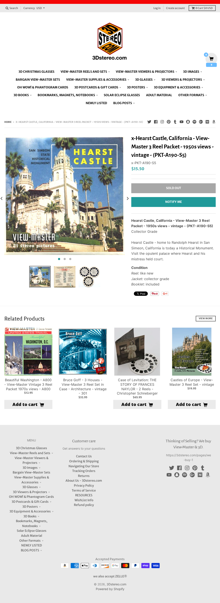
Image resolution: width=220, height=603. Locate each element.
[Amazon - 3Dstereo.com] (214, 122)
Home (8, 121)
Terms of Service (84, 490)
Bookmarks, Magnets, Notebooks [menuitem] (66, 95)
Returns (84, 476)
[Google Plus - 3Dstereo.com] (201, 122)
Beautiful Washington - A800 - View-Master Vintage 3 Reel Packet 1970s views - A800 (28, 384)
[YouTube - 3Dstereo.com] (181, 122)
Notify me (173, 202)
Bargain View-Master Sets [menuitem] (38, 80)
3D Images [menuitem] (191, 72)
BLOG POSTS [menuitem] (122, 103)
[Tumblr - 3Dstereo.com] (175, 122)
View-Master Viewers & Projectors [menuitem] (145, 72)
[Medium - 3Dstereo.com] (207, 122)
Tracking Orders (83, 471)
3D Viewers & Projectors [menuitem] (181, 80)
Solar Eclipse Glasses (31, 531)
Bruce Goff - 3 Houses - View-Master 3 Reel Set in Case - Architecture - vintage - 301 (83, 386)
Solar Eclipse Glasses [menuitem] (122, 95)
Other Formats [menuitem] (191, 95)
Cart (204, 8)
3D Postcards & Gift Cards (30, 502)
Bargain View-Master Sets (31, 472)
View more (206, 318)
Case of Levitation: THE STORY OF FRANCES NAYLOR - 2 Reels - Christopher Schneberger (137, 386)
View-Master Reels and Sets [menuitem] (84, 72)
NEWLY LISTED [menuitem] (96, 103)
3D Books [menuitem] (21, 95)
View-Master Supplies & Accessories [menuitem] (96, 80)
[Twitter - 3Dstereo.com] (149, 122)
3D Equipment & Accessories (30, 511)
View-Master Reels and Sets (30, 453)
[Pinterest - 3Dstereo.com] (169, 122)
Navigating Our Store (84, 466)
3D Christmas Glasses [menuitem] (36, 72)
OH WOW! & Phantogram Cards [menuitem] (42, 87)
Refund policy (84, 505)
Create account (175, 8)
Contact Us (84, 456)
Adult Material (31, 536)
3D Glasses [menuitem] (144, 80)
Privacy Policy (84, 485)
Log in (157, 8)
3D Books (30, 516)
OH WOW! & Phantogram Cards (31, 497)
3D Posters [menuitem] (136, 87)
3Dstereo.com (116, 584)
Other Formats (30, 541)
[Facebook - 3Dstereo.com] (156, 122)
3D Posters (30, 507)
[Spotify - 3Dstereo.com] (194, 122)
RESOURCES (83, 495)
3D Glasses (30, 487)
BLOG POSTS (30, 550)
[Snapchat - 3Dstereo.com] (188, 122)
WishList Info (84, 500)
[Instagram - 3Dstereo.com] (162, 122)
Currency (29, 8)
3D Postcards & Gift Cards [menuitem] (96, 87)
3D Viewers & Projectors (30, 492)
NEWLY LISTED (31, 545)
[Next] (127, 198)
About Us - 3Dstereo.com (84, 481)
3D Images (30, 468)
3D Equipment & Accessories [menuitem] (177, 87)
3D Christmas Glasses (31, 448)
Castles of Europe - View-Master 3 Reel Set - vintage (192, 382)
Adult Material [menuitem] (159, 95)
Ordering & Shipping (84, 461)
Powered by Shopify (110, 589)
